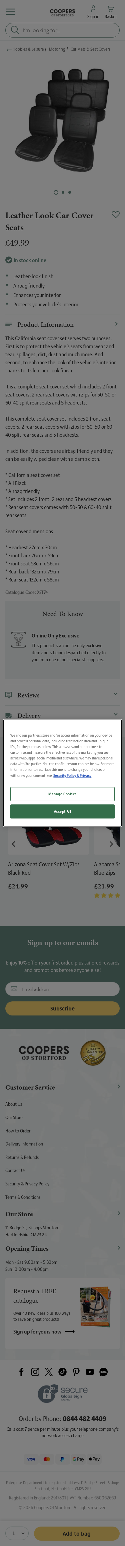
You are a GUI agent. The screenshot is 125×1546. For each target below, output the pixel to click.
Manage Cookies (62, 794)
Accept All (62, 811)
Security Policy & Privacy (72, 775)
